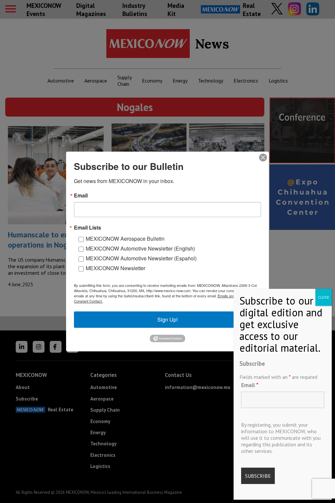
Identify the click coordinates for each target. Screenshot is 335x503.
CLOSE (323, 297)
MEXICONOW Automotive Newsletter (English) (140, 248)
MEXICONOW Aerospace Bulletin (125, 238)
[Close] (263, 157)
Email (249, 385)
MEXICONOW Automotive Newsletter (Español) (141, 258)
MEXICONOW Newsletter (115, 268)
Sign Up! (167, 319)
